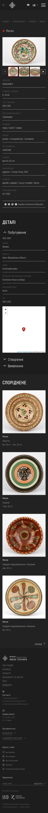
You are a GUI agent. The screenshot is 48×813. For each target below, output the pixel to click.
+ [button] (5, 309)
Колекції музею (19, 21)
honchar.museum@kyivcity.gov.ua (17, 704)
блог (4, 680)
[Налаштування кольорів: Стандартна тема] (28, 5)
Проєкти (6, 673)
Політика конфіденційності (10, 807)
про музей (7, 665)
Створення (15, 359)
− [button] (5, 312)
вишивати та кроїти (12, 677)
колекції (6, 669)
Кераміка (32, 21)
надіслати (38, 783)
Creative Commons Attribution (30, 204)
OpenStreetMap (27, 352)
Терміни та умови (25, 807)
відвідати (7, 684)
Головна (5, 21)
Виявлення (15, 366)
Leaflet (19, 352)
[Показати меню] (43, 5)
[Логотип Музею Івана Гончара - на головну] (12, 5)
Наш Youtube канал (12, 761)
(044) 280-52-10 (21, 701)
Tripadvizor (9, 765)
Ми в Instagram (10, 756)
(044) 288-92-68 (10, 701)
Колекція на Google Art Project (15, 769)
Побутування (17, 232)
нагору (38, 644)
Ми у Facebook (10, 752)
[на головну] (24, 658)
